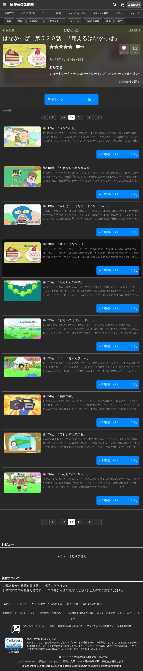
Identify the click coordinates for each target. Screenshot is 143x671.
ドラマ (119, 13)
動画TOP (9, 13)
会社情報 (7, 613)
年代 (119, 21)
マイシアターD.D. (76, 13)
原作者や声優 (92, 21)
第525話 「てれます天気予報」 (65, 434)
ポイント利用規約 (106, 613)
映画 (58, 13)
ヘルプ (71, 619)
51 (79, 117)
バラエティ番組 (100, 13)
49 (63, 117)
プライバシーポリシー (26, 613)
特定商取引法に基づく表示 (81, 613)
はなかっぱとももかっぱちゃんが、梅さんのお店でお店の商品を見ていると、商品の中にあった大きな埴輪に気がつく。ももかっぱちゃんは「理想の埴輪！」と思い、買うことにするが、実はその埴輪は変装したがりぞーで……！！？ (91, 483)
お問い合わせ (58, 613)
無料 (20, 21)
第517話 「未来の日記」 (60, 128)
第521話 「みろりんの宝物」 (63, 282)
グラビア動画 (28, 13)
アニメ (45, 13)
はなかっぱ (71, 30)
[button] (14, 643)
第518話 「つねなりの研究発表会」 (68, 168)
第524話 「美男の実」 (59, 396)
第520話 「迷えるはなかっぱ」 (65, 244)
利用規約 (44, 613)
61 (90, 117)
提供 (108, 21)
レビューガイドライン (129, 613)
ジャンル (74, 21)
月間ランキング (55, 21)
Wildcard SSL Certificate (14, 650)
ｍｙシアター (38, 603)
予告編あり (35, 21)
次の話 (132, 30)
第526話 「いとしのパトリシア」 (66, 474)
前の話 (10, 30)
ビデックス (9, 603)
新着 (9, 21)
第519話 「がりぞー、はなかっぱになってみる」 (76, 206)
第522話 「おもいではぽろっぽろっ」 (69, 320)
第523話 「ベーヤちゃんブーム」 (66, 358)
